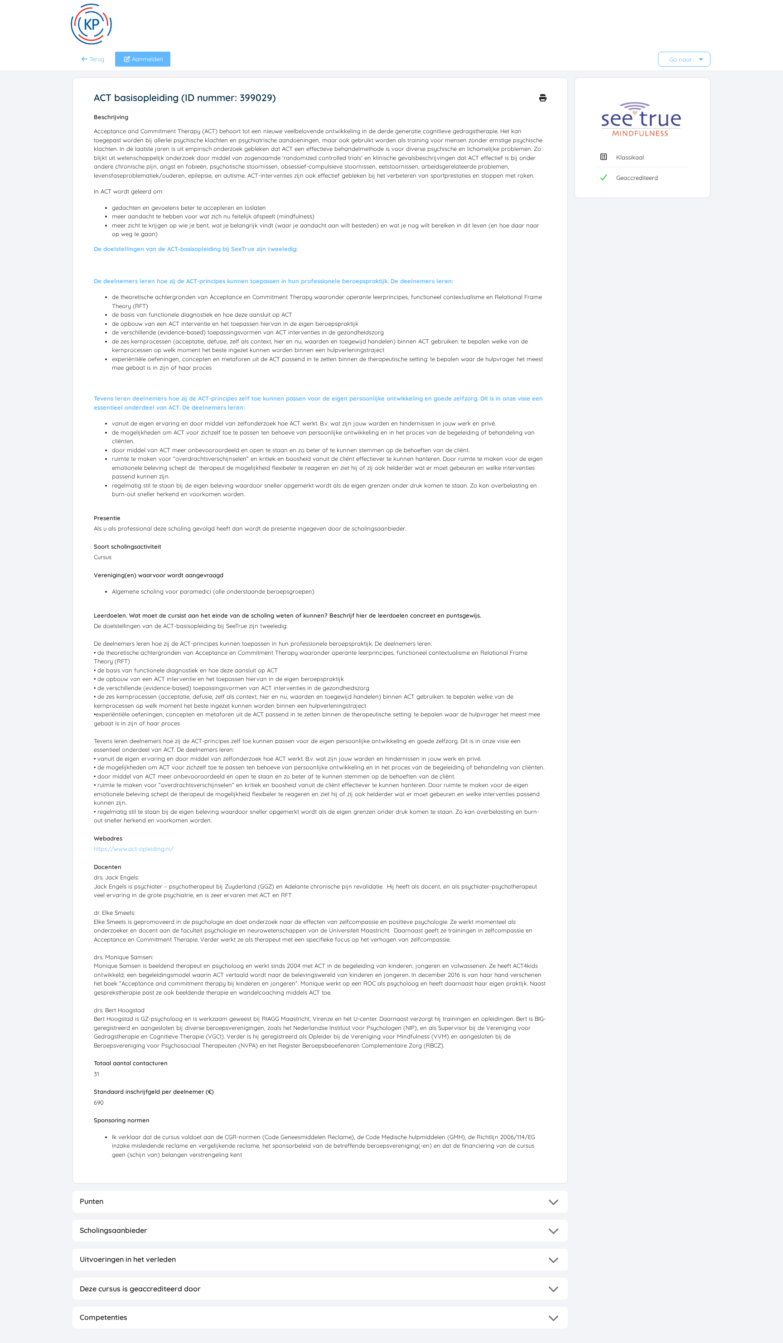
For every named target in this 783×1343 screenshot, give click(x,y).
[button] (320, 1202)
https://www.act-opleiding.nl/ (134, 848)
